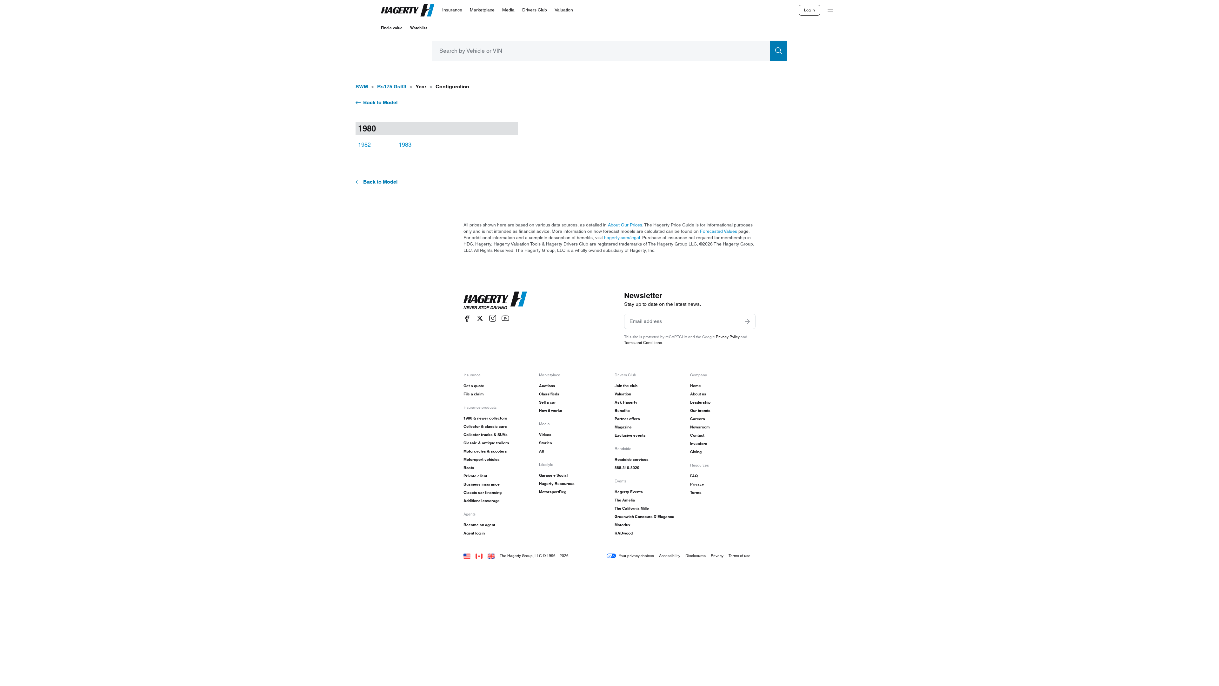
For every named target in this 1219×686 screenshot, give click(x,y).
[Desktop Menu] (830, 10)
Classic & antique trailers (486, 443)
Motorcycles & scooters (485, 451)
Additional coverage (481, 501)
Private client (475, 476)
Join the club (626, 386)
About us (698, 394)
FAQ (694, 476)
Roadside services (632, 459)
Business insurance (481, 484)
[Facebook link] (467, 318)
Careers (697, 419)
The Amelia (625, 500)
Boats (468, 468)
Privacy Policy (728, 337)
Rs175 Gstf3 (391, 86)
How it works (550, 410)
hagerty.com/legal (622, 237)
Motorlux (622, 525)
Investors (698, 443)
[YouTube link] (505, 318)
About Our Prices (625, 224)
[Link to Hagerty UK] (491, 556)
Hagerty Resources (557, 483)
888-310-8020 (627, 468)
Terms (696, 492)
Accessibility (669, 556)
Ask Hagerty (626, 402)
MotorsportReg (552, 492)
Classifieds (549, 394)
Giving (696, 452)
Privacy (697, 484)
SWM (362, 86)
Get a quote (473, 386)
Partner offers (627, 419)
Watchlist (418, 28)
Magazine (623, 427)
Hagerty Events (629, 492)
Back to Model (380, 102)
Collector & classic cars (485, 426)
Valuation (623, 394)
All (541, 451)
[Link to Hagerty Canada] (479, 556)
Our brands (700, 410)
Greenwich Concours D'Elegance (644, 516)
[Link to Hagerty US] (466, 556)
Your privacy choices (636, 556)
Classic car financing (482, 492)
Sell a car (547, 402)
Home (695, 386)
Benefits (622, 410)
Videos (545, 435)
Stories (545, 443)
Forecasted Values (718, 231)
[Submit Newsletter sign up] (747, 321)
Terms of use (739, 556)
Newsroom (700, 427)
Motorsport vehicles (481, 459)
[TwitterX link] (480, 318)
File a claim (473, 394)
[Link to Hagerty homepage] (495, 300)
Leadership (700, 402)
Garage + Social (553, 475)
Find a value (392, 28)
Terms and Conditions (643, 342)
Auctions (547, 386)
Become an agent (479, 525)
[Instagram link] (492, 318)
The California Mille (632, 508)
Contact (697, 435)
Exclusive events (630, 435)
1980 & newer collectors (485, 418)
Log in (809, 10)
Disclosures (695, 556)
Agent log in (474, 533)
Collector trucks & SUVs (485, 435)
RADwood (624, 533)
